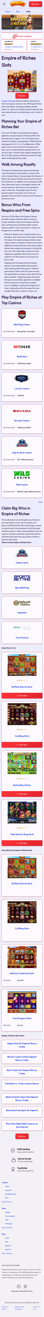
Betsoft (8, 1246)
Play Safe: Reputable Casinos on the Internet (22, 1125)
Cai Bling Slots (22, 736)
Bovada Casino (22, 420)
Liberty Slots (22, 562)
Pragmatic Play (10, 1194)
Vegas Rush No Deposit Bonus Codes (22, 1045)
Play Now (35, 4)
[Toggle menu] (4, 4)
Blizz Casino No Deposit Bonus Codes (22, 1072)
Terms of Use (36, 1308)
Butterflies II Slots (22, 785)
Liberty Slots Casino (22, 452)
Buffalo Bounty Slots (22, 686)
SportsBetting (22, 587)
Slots (18, 11)
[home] (17, 6)
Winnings (8, 1224)
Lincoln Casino (22, 388)
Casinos (5, 1182)
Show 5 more (7, 1202)
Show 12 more (7, 1228)
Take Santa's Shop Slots (22, 834)
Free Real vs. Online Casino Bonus (22, 1083)
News (4, 1208)
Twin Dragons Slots (22, 1018)
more (40, 502)
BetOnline (22, 356)
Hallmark (22, 612)
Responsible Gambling (19, 1308)
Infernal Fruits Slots (36, 47)
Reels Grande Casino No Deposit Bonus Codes (22, 1099)
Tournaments (10, 1216)
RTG (6, 1242)
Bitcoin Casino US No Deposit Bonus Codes (22, 1058)
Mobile (7, 1212)
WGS (7, 1186)
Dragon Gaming (8, 101)
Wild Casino (22, 484)
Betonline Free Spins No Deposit (22, 1110)
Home (7, 11)
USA (6, 1220)
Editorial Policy (5, 1308)
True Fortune (22, 637)
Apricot (8, 1249)
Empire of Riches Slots (11, 47)
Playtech (8, 1190)
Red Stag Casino (22, 324)
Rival (7, 1198)
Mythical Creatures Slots (22, 973)
